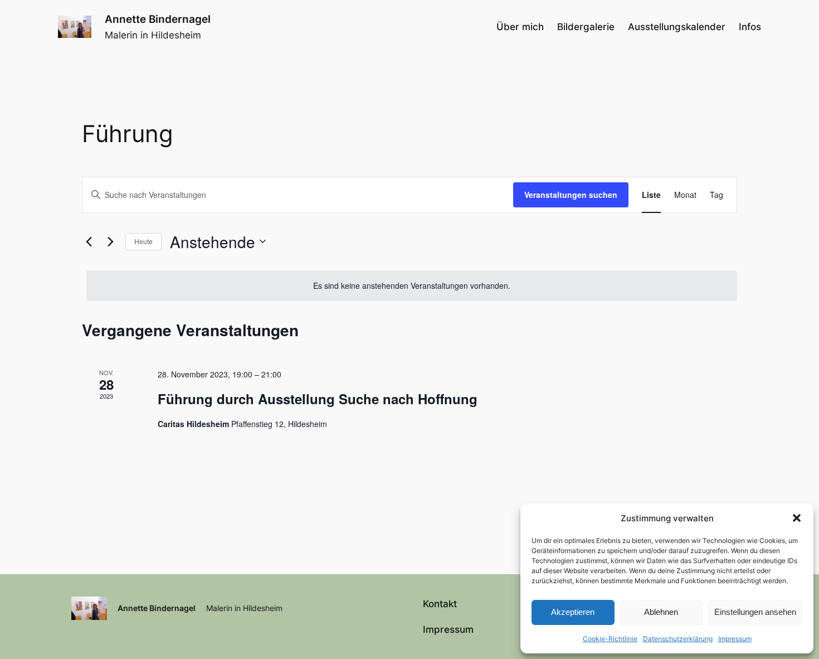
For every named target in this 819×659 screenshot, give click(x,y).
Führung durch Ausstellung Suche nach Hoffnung (317, 398)
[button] (796, 518)
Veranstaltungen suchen (570, 194)
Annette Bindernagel (158, 19)
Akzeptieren (572, 612)
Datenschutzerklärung (678, 638)
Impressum (735, 638)
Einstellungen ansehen (755, 612)
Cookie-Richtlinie (610, 638)
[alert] (411, 285)
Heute (143, 241)
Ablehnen (661, 612)
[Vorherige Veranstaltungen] (88, 241)
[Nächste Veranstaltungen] (110, 241)
